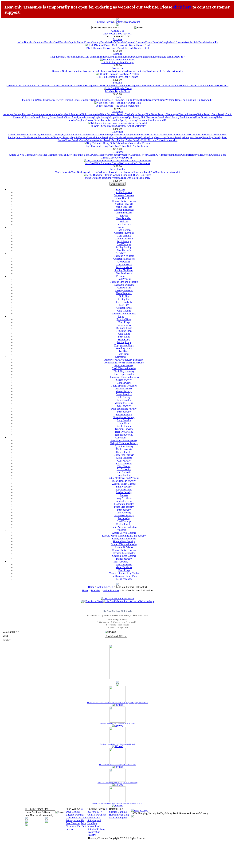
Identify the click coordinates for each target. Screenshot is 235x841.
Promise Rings (29, 100)
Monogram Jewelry (192, 137)
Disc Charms (183, 134)
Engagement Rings (155, 100)
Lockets (145, 137)
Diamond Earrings (107, 56)
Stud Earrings (138, 56)
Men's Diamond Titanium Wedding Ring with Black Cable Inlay (117, 177)
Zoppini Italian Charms (80, 42)
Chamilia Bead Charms (124, 555)
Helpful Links (116, 809)
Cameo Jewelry (104, 134)
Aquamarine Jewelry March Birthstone (61, 114)
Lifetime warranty (75, 814)
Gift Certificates (74, 817)
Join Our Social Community (39, 815)
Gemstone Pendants (60, 85)
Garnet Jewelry (57, 117)
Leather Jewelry (133, 137)
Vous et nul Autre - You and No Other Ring (117, 105)
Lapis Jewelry (101, 117)
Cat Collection (197, 134)
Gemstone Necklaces (83, 71)
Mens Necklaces (79, 172)
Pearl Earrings (124, 56)
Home (91, 587)
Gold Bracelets (61, 42)
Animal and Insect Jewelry (21, 134)
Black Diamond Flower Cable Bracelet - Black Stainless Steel (117, 48)
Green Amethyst (73, 117)
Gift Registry (93, 833)
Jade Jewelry (87, 117)
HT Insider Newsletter (36, 809)
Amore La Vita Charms (21, 154)
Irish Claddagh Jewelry (59, 137)
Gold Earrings (91, 56)
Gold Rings (102, 100)
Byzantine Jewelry (71, 134)
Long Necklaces (157, 137)
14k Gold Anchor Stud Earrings (118, 62)
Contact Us (119, 22)
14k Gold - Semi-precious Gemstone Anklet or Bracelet (117, 126)
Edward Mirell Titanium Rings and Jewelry (54, 154)
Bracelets (117, 39)
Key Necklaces (117, 137)
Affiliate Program (118, 817)
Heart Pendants (110, 85)
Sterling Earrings (153, 56)
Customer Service (104, 22)
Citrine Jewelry (204, 114)
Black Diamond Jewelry (112, 114)
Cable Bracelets (89, 134)
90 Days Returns (74, 810)
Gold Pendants (14, 85)
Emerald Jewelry (41, 117)
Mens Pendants (162, 172)
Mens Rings (43, 100)
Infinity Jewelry (102, 137)
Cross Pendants (148, 85)
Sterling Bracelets (101, 42)
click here (182, 6)
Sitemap (113, 811)
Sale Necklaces (165, 71)
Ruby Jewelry (124, 420)
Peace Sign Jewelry (212, 137)
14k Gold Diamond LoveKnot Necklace (117, 76)
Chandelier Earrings (122, 134)
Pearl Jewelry (173, 117)
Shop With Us (73, 809)
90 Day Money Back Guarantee (173, 813)
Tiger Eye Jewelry (128, 120)
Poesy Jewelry (56, 100)
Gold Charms (188, 85)
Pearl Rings (114, 100)
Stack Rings (126, 100)
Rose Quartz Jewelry (205, 117)
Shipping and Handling (94, 822)
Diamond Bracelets (135, 42)
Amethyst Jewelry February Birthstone (22, 114)
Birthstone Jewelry (90, 114)
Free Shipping (73, 823)
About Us (79, 820)
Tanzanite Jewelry (110, 120)
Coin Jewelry (155, 134)
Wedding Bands (173, 100)
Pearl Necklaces (131, 71)
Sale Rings (197, 100)
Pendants (117, 82)
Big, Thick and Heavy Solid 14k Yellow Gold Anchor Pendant (117, 146)
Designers (118, 151)
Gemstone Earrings (74, 56)
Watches (189, 42)
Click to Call (117, 30)
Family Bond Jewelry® (88, 154)
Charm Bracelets (153, 42)
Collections (117, 131)
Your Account (133, 22)
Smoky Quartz (93, 120)
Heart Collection (213, 134)
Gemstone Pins (173, 85)
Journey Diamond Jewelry (135, 154)
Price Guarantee (76, 825)
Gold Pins (123, 85)
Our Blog (124, 814)
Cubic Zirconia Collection (154, 140)
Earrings (117, 53)
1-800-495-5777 (97, 810)
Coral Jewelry (219, 114)
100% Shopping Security (144, 813)
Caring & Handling (118, 813)
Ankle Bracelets (25, 42)
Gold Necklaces (114, 71)
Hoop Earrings (57, 56)
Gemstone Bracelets (43, 42)
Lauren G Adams (157, 154)
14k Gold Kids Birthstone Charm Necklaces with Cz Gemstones (117, 163)
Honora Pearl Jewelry (111, 154)
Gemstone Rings (87, 100)
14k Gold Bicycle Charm (117, 91)
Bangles (166, 42)
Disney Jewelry (116, 157)
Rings (118, 97)
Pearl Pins (161, 85)
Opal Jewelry (134, 117)
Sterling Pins (134, 85)
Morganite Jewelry (117, 117)
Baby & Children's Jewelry (48, 134)
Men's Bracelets (118, 42)
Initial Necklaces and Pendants (31, 137)
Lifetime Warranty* (200, 813)
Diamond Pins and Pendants (35, 85)
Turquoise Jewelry (147, 120)
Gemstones (117, 111)
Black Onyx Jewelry (135, 114)
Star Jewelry (105, 140)
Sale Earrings (168, 56)
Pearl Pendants (77, 85)
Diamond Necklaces (62, 71)
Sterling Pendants (93, 85)
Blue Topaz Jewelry (155, 114)
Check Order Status (96, 816)
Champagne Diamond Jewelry (181, 114)
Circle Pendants (140, 134)
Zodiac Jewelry (133, 140)
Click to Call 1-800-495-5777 (118, 33)
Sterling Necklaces (148, 71)
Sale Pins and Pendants (206, 85)
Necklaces (117, 68)
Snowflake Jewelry (89, 140)
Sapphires (81, 120)
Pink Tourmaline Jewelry (153, 117)
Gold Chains (100, 71)
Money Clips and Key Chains (115, 172)
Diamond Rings (71, 100)
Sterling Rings (139, 100)
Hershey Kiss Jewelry (200, 154)
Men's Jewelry (117, 169)
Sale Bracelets (200, 42)
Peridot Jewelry (187, 117)
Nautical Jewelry (174, 137)
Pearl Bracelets (177, 42)
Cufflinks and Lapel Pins (142, 172)
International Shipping (93, 827)
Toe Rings (186, 100)
